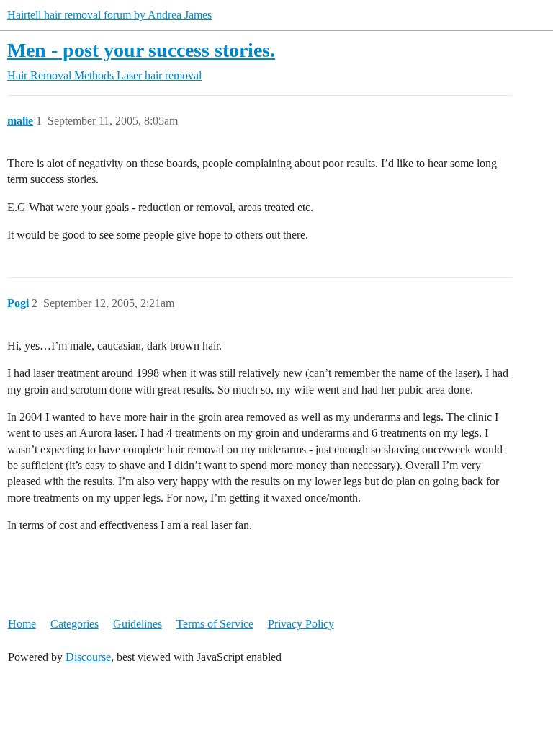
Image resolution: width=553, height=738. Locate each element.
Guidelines (137, 624)
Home (22, 624)
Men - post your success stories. (141, 50)
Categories (74, 624)
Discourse (88, 657)
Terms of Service (214, 624)
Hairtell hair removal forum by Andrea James (109, 15)
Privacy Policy (301, 624)
